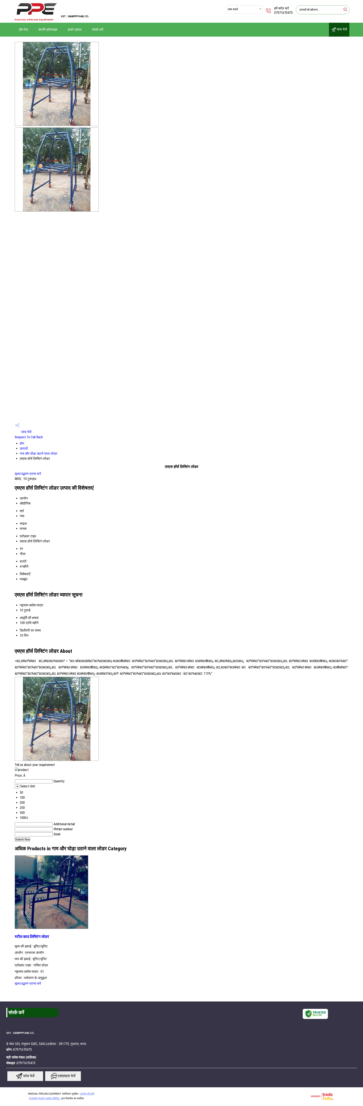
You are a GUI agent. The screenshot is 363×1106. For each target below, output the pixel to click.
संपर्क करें (97, 30)
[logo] (36, 20)
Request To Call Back (29, 437)
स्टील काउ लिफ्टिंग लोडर (32, 936)
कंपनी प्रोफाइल (47, 30)
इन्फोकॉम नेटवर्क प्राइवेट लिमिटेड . (45, 1098)
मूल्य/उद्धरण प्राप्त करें (28, 474)
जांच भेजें (341, 29)
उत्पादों (24, 448)
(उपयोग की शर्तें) (87, 1093)
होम (22, 443)
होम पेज (23, 30)
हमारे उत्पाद (75, 30)
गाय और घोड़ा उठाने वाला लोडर (38, 454)
